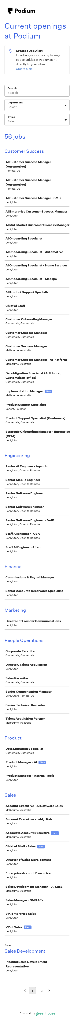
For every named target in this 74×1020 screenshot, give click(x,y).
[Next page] (49, 990)
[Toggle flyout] (65, 105)
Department (15, 102)
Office (11, 117)
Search (12, 88)
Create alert (24, 69)
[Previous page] (25, 990)
